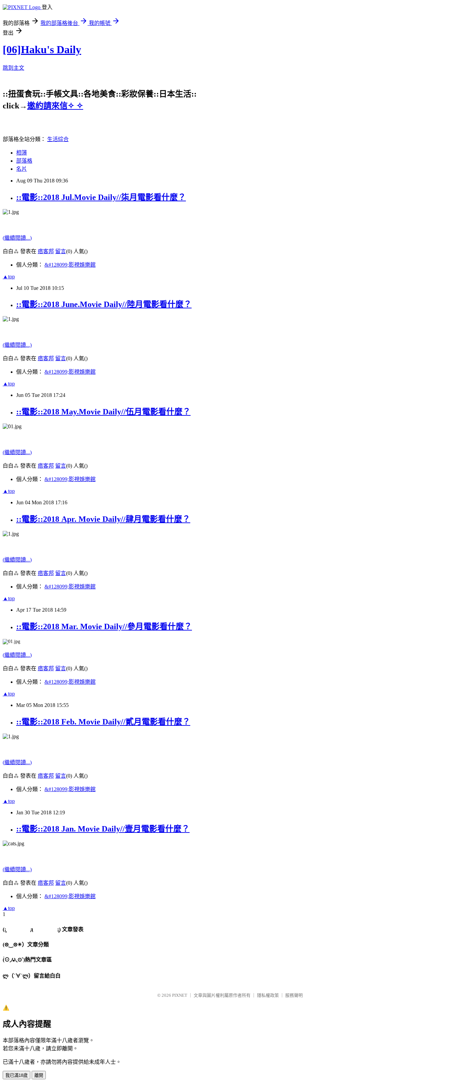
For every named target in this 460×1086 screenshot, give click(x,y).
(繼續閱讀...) (17, 238)
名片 (21, 169)
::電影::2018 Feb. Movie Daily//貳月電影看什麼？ (103, 721)
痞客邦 (46, 251)
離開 (38, 1075)
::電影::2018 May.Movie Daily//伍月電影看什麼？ (103, 411)
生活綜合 (58, 139)
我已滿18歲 (16, 1075)
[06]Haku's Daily (42, 49)
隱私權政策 (268, 995)
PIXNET (179, 995)
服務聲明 (294, 995)
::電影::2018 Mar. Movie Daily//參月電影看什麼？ (104, 626)
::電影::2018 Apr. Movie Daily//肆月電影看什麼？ (103, 519)
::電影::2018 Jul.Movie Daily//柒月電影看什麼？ (101, 197)
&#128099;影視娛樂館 (70, 265)
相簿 (21, 153)
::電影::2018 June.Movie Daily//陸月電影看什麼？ (104, 304)
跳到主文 (13, 68)
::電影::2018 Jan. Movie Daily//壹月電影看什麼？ (103, 828)
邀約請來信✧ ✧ (55, 105)
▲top (9, 276)
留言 (60, 251)
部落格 (24, 161)
